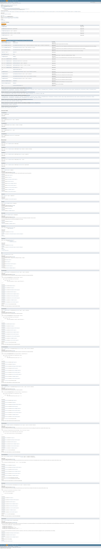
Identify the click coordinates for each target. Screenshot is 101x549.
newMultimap (14, 58)
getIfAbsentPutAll (8, 93)
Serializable (7, 11)
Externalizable (3, 11)
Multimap (26, 11)
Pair (10, 28)
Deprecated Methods (29, 40)
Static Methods (9, 40)
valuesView (39, 97)
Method (10, 547)
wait (11, 107)
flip (13, 54)
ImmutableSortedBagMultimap (6, 80)
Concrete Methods (22, 40)
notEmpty (87, 89)
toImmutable (14, 80)
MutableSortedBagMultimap (68, 11)
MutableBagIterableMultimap (19, 11)
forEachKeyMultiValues (44, 89)
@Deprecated (2, 15)
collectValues (15, 49)
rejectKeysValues (11, 97)
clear (2, 93)
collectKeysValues (15, 47)
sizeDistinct (38, 93)
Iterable (8, 28)
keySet (15, 93)
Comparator (10, 119)
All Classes (16, 546)
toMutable (3, 208)
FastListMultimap (5, 49)
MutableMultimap (32, 11)
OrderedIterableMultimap (39, 11)
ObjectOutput (19, 85)
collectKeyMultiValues (5, 89)
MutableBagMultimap (4, 54)
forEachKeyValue (51, 89)
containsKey (21, 89)
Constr (8, 547)
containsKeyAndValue (27, 89)
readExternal (15, 69)
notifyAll (8, 107)
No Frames (11, 546)
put (17, 93)
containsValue (32, 89)
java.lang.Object (3, 7)
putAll (19, 93)
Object (17, 106)
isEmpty (12, 93)
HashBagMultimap (6, 47)
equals (36, 89)
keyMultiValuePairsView (67, 89)
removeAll (27, 93)
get (4, 93)
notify (6, 107)
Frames (9, 546)
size (34, 93)
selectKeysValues (15, 78)
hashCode (59, 89)
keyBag (62, 89)
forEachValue (56, 89)
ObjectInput (19, 69)
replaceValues (31, 93)
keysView (73, 89)
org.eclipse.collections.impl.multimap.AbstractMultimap (10, 8)
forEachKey (39, 89)
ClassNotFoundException (12, 241)
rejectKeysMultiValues (16, 71)
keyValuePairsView (77, 89)
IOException (11, 228)
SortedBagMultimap (76, 11)
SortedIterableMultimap (58, 11)
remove (24, 93)
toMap (41, 93)
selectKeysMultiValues (17, 97)
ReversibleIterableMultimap (49, 11)
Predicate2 (21, 71)
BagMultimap (11, 11)
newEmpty (14, 56)
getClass (3, 107)
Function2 (20, 47)
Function (18, 49)
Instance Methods (15, 40)
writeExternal (15, 85)
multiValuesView (83, 89)
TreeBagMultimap (4, 26)
